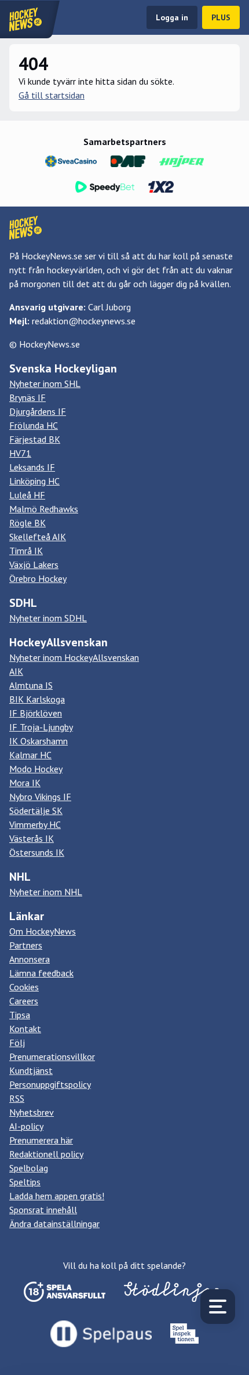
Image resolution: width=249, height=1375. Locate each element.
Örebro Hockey (38, 578)
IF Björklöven (35, 713)
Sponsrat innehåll (43, 1209)
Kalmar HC (30, 755)
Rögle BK (27, 523)
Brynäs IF (27, 397)
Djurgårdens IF (37, 411)
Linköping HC (34, 481)
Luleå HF (27, 495)
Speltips (25, 1182)
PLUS (220, 17)
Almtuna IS (31, 685)
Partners (25, 945)
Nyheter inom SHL (44, 383)
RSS (16, 1098)
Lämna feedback (41, 973)
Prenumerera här (41, 1140)
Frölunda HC (33, 425)
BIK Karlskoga (37, 699)
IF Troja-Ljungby (41, 727)
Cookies (24, 987)
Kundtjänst (31, 1070)
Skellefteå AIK (37, 536)
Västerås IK (31, 838)
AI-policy (26, 1126)
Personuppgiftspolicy (50, 1084)
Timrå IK (26, 550)
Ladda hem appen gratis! (56, 1196)
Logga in (172, 17)
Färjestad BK (34, 439)
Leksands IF (32, 467)
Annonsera (29, 959)
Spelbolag (28, 1168)
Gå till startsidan (52, 95)
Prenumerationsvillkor (52, 1056)
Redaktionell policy (46, 1154)
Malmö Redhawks (43, 509)
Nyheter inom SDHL (48, 618)
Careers (23, 1001)
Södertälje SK (36, 810)
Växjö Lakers (33, 564)
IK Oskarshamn (38, 741)
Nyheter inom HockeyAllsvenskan (74, 657)
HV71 (20, 453)
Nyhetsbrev (31, 1112)
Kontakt (25, 1028)
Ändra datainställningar (54, 1223)
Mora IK (25, 782)
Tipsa (19, 1015)
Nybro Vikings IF (40, 796)
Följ (17, 1042)
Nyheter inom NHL (45, 892)
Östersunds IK (36, 852)
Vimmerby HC (35, 824)
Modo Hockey (36, 769)
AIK (16, 671)
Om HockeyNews (42, 931)
